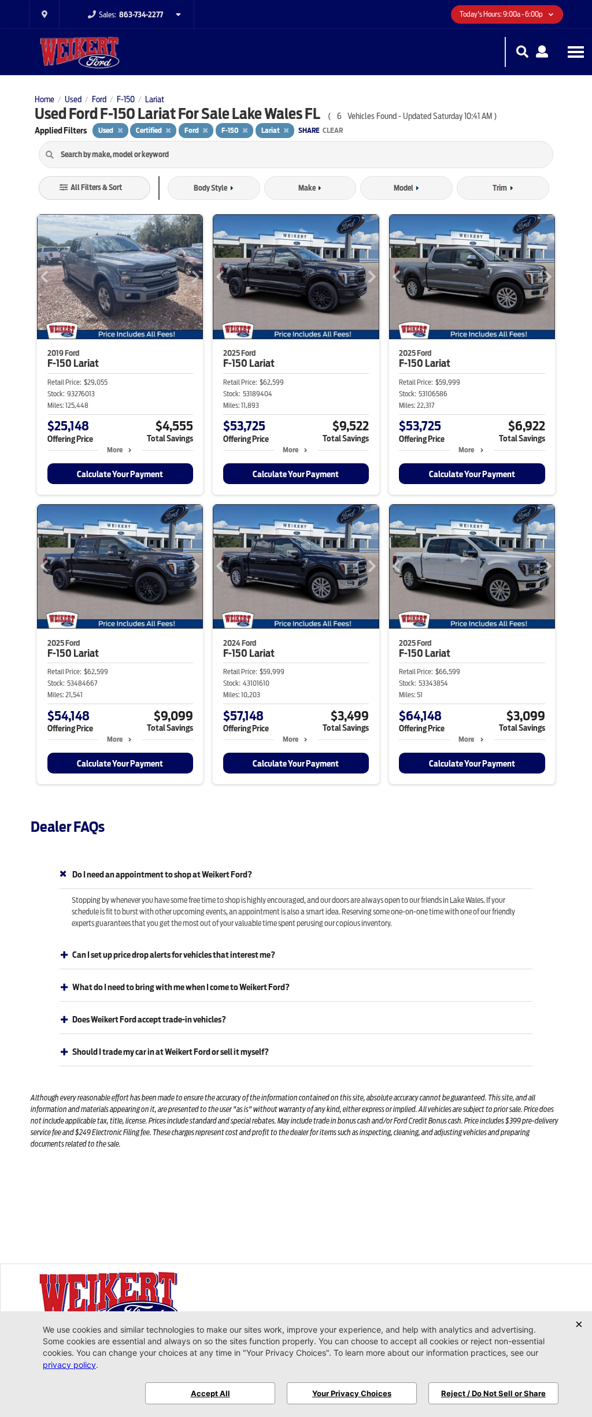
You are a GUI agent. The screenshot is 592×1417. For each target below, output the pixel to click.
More (115, 449)
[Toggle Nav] (576, 52)
